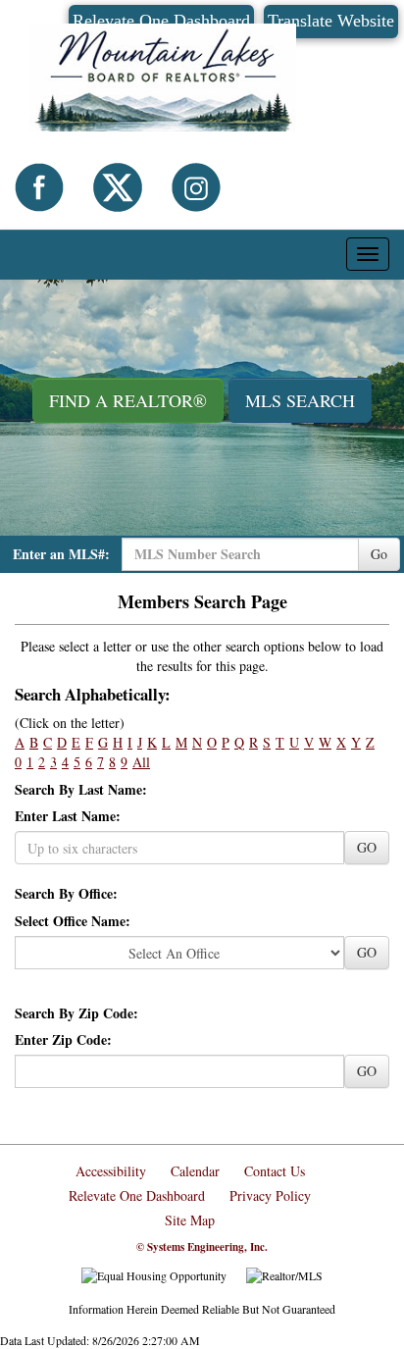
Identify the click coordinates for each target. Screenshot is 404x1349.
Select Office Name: (72, 921)
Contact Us (274, 1171)
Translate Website (331, 20)
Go (379, 554)
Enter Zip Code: (63, 1040)
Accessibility (111, 1171)
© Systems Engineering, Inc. (202, 1247)
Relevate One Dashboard (137, 1195)
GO (367, 847)
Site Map (190, 1220)
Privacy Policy (270, 1195)
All (141, 761)
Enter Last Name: (68, 816)
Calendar (195, 1171)
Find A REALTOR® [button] (128, 400)
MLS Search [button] (300, 400)
